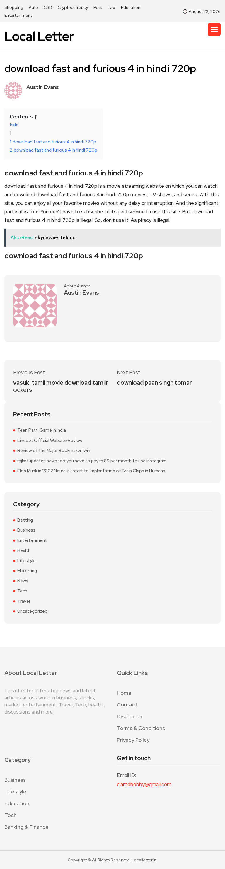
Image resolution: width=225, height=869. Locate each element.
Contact (127, 704)
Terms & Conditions (141, 728)
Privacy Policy (133, 739)
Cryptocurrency (73, 7)
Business (26, 530)
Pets (97, 7)
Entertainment (18, 15)
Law (111, 7)
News (22, 581)
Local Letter (39, 36)
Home (124, 692)
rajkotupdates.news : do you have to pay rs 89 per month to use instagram (92, 461)
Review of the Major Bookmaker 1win (53, 450)
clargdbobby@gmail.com (144, 784)
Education (130, 7)
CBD (48, 7)
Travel (23, 601)
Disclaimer (129, 716)
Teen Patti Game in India (41, 430)
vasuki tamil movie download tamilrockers (60, 386)
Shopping (13, 7)
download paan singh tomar (154, 382)
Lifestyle (26, 561)
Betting (25, 520)
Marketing (27, 571)
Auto (33, 7)
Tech (22, 591)
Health (23, 550)
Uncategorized (32, 611)
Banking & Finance (26, 826)
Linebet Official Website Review (49, 440)
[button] (214, 29)
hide (14, 124)
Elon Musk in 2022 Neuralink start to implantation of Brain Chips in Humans (91, 471)
